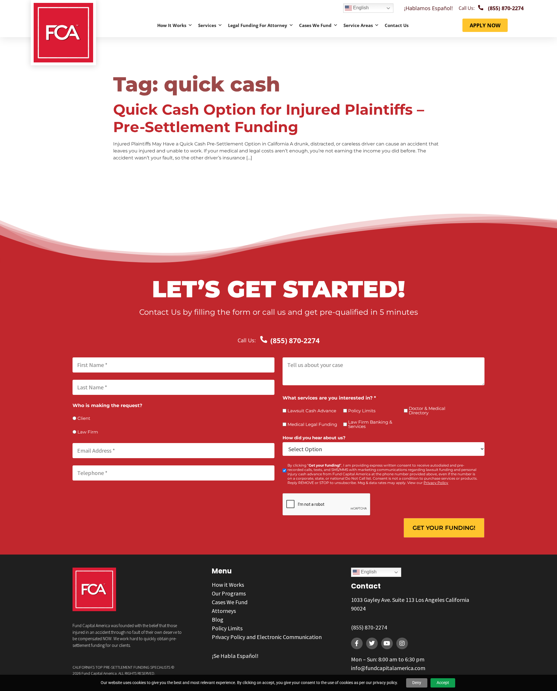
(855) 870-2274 (369, 627)
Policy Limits (361, 411)
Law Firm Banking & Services (370, 424)
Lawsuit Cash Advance (311, 411)
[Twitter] (372, 643)
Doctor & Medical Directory (427, 410)
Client (83, 418)
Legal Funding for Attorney (257, 25)
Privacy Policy (436, 483)
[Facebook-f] (357, 643)
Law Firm (87, 432)
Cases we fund (315, 25)
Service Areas (358, 25)
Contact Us (396, 25)
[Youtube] (387, 643)
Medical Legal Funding (312, 424)
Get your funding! (444, 527)
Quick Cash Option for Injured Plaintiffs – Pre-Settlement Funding (268, 118)
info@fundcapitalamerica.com (388, 668)
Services (207, 25)
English (360, 7)
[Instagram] (402, 643)
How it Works (171, 25)
